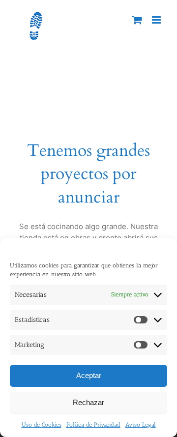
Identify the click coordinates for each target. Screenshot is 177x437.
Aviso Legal (140, 424)
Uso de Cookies (41, 424)
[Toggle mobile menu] (157, 20)
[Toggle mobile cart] (137, 20)
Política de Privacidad (93, 424)
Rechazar (88, 402)
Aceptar (88, 375)
